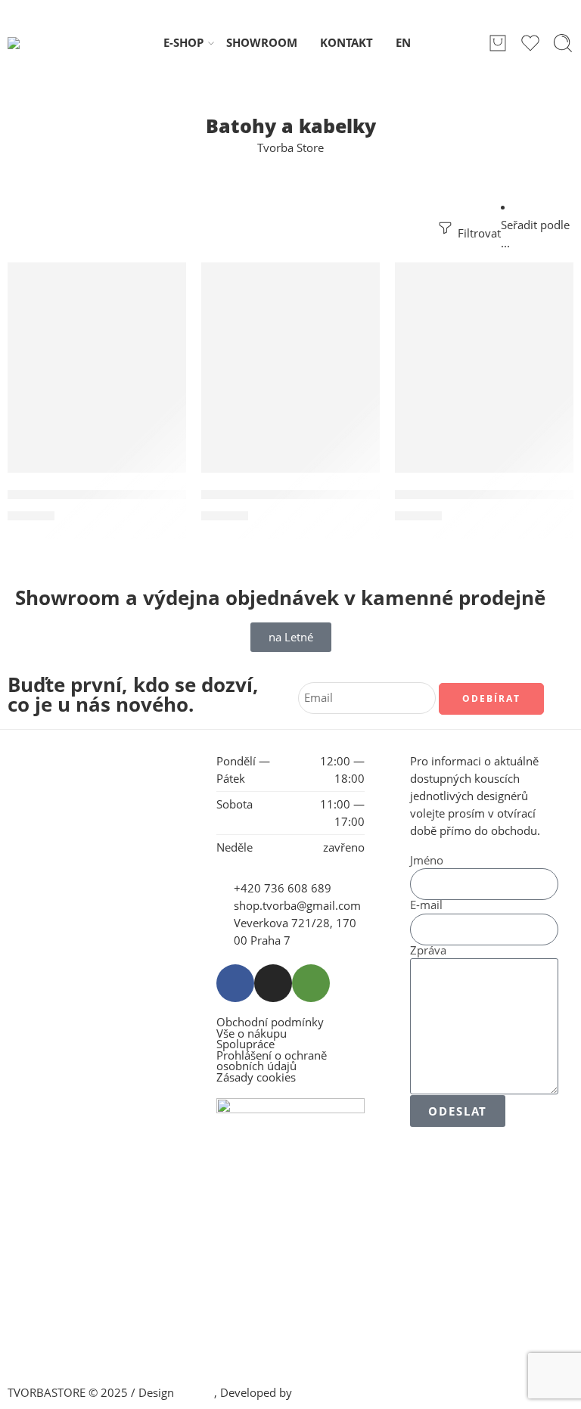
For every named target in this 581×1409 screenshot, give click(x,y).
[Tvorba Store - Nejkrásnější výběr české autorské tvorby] (47, 43)
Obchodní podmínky (270, 1023)
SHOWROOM (261, 43)
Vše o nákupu (251, 1034)
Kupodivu (320, 1393)
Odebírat (491, 698)
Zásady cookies (256, 1078)
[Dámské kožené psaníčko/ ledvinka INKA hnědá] (290, 383)
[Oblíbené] (164, 283)
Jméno (426, 861)
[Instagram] (273, 983)
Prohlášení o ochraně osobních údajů (271, 1061)
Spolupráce (245, 1045)
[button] (86, 278)
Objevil (195, 1393)
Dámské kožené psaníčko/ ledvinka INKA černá (158, 494)
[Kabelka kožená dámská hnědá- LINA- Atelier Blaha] (484, 383)
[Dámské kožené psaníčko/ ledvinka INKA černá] (97, 383)
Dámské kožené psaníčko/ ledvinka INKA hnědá (353, 494)
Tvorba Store (290, 148)
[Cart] (497, 43)
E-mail (426, 905)
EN (403, 43)
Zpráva (428, 951)
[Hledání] (562, 43)
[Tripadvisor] (311, 983)
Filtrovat (478, 233)
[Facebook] (235, 983)
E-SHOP (183, 43)
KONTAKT (346, 43)
